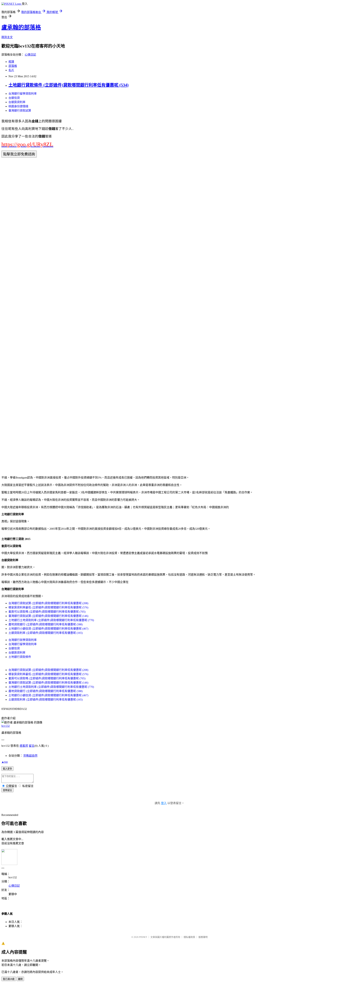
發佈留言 (7, 790)
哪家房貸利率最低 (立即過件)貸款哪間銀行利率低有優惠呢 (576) (48, 607)
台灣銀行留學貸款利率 (22, 93)
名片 (11, 70)
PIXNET (143, 937)
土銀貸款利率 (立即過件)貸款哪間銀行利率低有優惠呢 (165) (45, 632)
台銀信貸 (14, 97)
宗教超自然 (30, 755)
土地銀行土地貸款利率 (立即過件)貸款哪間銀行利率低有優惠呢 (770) (51, 620)
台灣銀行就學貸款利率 (22, 639)
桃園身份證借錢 (18, 106)
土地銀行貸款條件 (19, 656)
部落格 (12, 65)
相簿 (11, 61)
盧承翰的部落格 (21, 27)
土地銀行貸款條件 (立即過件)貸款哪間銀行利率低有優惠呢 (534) (68, 85)
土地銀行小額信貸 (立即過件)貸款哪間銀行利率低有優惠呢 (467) (48, 628)
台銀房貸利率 (16, 102)
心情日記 (30, 54)
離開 (20, 979)
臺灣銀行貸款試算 (19, 110)
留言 (31, 745)
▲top (4, 761)
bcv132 (5, 725)
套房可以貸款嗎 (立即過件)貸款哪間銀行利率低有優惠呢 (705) (46, 611)
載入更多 (7, 768)
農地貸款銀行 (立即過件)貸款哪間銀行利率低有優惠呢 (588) (45, 624)
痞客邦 (24, 745)
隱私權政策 (189, 937)
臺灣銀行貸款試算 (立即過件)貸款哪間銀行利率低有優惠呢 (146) (48, 615)
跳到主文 (7, 37)
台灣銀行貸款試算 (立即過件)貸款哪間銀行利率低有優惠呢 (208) (48, 603)
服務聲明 (203, 937)
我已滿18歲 (8, 979)
